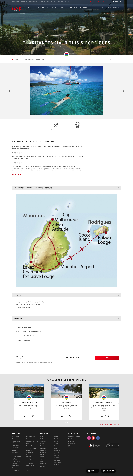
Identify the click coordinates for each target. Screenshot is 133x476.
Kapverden (57, 460)
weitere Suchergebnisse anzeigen (109, 424)
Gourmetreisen (16, 468)
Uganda (56, 446)
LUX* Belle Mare (66, 402)
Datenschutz (71, 443)
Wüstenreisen (30, 468)
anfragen (107, 357)
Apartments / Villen (16, 442)
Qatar (41, 461)
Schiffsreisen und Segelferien (31, 449)
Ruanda (56, 448)
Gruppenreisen (16, 461)
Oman (42, 456)
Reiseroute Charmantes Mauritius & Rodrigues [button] (33, 188)
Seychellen (43, 441)
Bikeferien (15, 450)
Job (69, 446)
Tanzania (56, 443)
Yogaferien (29, 470)
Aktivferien (15, 436)
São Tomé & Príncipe (57, 463)
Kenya (56, 441)
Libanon (56, 436)
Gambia (56, 455)
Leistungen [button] (18, 295)
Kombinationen (30, 436)
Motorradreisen (30, 446)
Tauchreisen (29, 463)
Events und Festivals (15, 453)
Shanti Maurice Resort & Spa (104, 402)
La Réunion (43, 439)
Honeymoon (15, 470)
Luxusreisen (29, 439)
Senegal (56, 453)
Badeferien (15, 447)
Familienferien (16, 456)
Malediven (43, 436)
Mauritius (43, 443)
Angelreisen (15, 439)
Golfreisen (15, 459)
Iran (41, 459)
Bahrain (42, 466)
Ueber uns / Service (110, 7)
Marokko (56, 439)
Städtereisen (29, 452)
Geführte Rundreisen (15, 464)
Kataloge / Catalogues (79, 7)
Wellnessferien (30, 465)
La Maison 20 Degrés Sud (29, 402)
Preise (94, 7)
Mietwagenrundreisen (31, 441)
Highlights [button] (18, 318)
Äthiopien (57, 450)
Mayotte (42, 446)
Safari (27, 443)
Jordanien (43, 463)
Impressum (71, 441)
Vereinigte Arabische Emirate (43, 452)
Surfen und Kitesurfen (29, 455)
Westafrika (57, 457)
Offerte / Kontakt (59, 7)
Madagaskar (43, 448)
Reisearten (42, 7)
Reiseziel (29, 7)
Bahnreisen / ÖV (17, 445)
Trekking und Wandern (30, 460)
